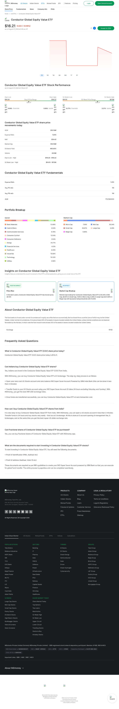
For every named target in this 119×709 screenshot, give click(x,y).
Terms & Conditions (101, 499)
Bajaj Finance (9, 571)
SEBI (18, 657)
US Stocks (23, 3)
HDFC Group (92, 564)
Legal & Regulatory (101, 503)
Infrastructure (37, 571)
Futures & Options (67, 507)
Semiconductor (65, 558)
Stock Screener (10, 628)
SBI (6, 558)
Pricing (75, 3)
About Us (80, 495)
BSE (27, 657)
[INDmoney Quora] (30, 511)
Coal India (8, 591)
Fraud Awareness (83, 511)
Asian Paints (9, 594)
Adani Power (9, 574)
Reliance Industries (11, 551)
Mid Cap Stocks (10, 605)
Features (67, 3)
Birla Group (92, 561)
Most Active (36, 611)
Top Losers (36, 608)
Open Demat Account (105, 3)
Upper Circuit (37, 621)
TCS (6, 561)
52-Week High (37, 615)
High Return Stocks (11, 618)
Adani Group (92, 551)
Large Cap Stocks (11, 601)
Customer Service (84, 507)
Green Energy (64, 554)
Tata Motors (9, 548)
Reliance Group (93, 554)
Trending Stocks (38, 628)
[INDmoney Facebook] (6, 511)
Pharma (35, 554)
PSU (34, 578)
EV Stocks (63, 551)
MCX (31, 657)
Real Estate (36, 574)
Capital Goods (37, 584)
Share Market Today (39, 601)
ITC (6, 581)
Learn (79, 503)
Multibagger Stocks (11, 621)
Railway (35, 581)
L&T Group (91, 571)
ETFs (42, 3)
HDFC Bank (8, 554)
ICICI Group (92, 578)
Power (35, 568)
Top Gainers (36, 605)
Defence (35, 564)
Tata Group (91, 548)
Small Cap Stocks (10, 608)
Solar (62, 561)
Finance (35, 587)
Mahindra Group (93, 568)
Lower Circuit (37, 624)
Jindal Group (92, 581)
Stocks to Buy (37, 631)
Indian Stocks (34, 3)
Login (89, 3)
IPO (59, 3)
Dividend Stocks (10, 615)
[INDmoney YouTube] (18, 511)
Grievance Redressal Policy (104, 507)
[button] (93, 28)
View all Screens (10, 624)
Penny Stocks (9, 611)
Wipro (7, 587)
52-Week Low (37, 618)
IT (33, 551)
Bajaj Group (92, 558)
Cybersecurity (65, 571)
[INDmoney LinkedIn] (10, 511)
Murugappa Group (94, 584)
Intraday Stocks (38, 634)
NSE (22, 657)
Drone (62, 564)
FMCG (35, 561)
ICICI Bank (8, 564)
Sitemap (80, 515)
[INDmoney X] (14, 511)
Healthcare (36, 594)
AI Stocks (63, 548)
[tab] (11, 537)
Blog (79, 499)
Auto (34, 558)
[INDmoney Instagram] (22, 511)
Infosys (7, 568)
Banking (35, 548)
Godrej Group (92, 574)
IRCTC (7, 578)
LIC (6, 584)
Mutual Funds (51, 3)
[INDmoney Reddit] (26, 511)
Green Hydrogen (65, 568)
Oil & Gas (35, 591)
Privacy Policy (99, 495)
